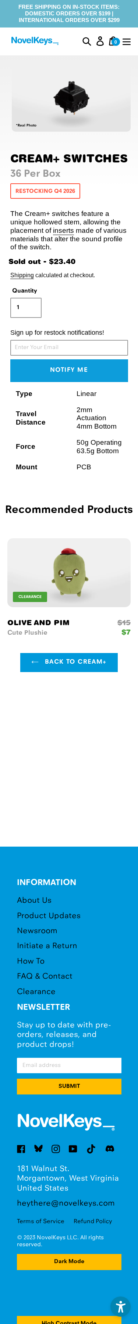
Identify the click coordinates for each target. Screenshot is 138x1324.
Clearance (36, 992)
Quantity (24, 291)
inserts (63, 230)
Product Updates (49, 916)
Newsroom (37, 931)
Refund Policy (93, 1221)
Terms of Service (40, 1221)
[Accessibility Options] (120, 1307)
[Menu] (126, 41)
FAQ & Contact (44, 976)
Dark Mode (69, 1262)
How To (31, 961)
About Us (34, 900)
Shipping (22, 275)
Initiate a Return (47, 946)
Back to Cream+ (74, 662)
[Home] (35, 42)
